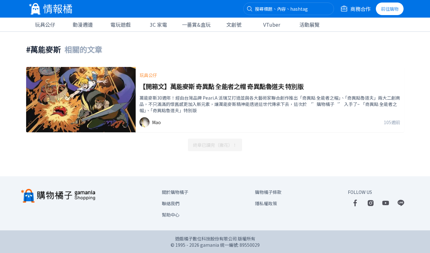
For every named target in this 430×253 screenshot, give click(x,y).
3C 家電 (158, 24)
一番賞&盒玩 (196, 24)
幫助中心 (170, 215)
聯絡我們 (170, 203)
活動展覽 (309, 24)
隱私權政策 (266, 203)
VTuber (271, 24)
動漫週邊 (83, 24)
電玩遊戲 (120, 24)
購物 (390, 9)
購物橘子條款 (268, 192)
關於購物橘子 (175, 192)
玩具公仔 (45, 24)
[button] (249, 9)
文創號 (233, 24)
